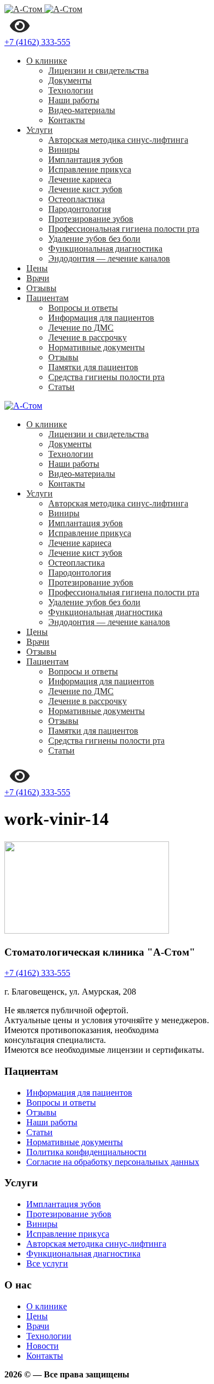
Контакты (66, 120)
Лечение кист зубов (85, 189)
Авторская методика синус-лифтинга (118, 139)
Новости (42, 1345)
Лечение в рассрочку (87, 337)
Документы (70, 80)
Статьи (61, 387)
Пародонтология (79, 209)
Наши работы (73, 100)
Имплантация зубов (85, 159)
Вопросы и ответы (83, 307)
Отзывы (41, 288)
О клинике (46, 60)
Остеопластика (76, 199)
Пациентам (47, 298)
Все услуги (47, 1263)
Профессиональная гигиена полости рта (123, 228)
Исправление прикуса (89, 169)
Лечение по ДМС (81, 327)
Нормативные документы (96, 347)
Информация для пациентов (101, 317)
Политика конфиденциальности (86, 1152)
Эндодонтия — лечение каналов (109, 258)
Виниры (64, 149)
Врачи (37, 278)
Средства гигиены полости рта (106, 377)
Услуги (39, 130)
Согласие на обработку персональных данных (112, 1162)
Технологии (70, 90)
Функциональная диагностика (105, 248)
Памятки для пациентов (93, 367)
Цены (37, 268)
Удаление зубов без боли (94, 238)
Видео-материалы (81, 110)
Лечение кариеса (79, 179)
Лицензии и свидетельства (98, 70)
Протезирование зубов (90, 219)
